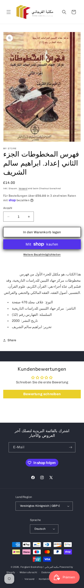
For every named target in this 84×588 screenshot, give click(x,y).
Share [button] (12, 340)
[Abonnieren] (70, 447)
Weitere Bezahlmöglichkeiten (42, 254)
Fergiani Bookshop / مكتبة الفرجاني (39, 567)
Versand (23, 188)
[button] (8, 12)
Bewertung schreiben (42, 394)
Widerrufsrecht (28, 572)
